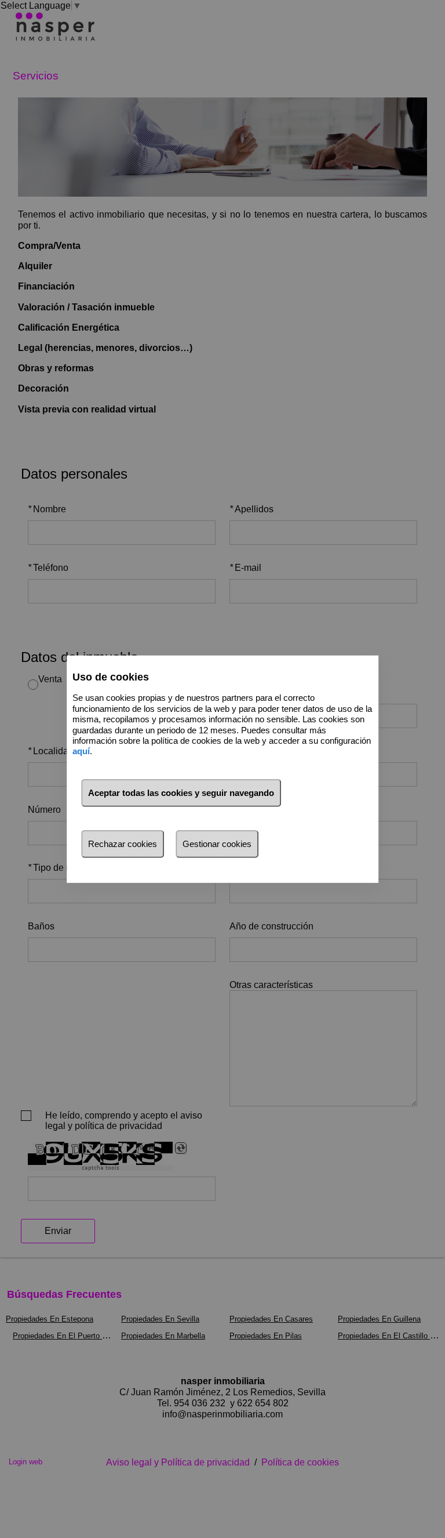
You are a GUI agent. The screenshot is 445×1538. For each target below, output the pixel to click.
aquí (81, 751)
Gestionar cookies (217, 844)
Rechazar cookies (122, 844)
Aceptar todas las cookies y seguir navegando (181, 793)
